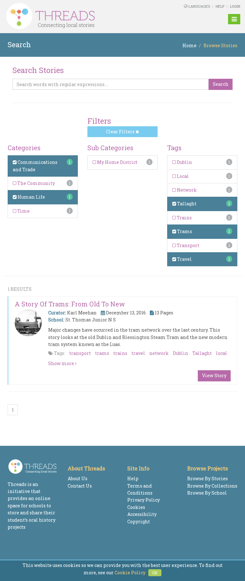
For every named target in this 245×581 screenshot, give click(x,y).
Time (23, 211)
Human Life (31, 197)
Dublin (184, 162)
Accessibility (142, 514)
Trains (184, 218)
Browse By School (207, 493)
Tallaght (186, 204)
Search (220, 84)
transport (80, 353)
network (159, 353)
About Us (77, 478)
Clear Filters (121, 132)
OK (155, 572)
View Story (214, 375)
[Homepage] (77, 16)
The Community (35, 183)
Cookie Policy (130, 573)
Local (182, 176)
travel (138, 353)
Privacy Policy (143, 500)
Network (186, 190)
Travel (184, 259)
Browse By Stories (207, 478)
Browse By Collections (212, 486)
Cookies (136, 507)
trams (102, 353)
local (221, 353)
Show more (61, 363)
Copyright (138, 521)
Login (235, 6)
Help (220, 6)
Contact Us (80, 486)
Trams (184, 231)
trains (120, 353)
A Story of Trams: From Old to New (70, 304)
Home (189, 45)
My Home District (116, 162)
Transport (187, 245)
